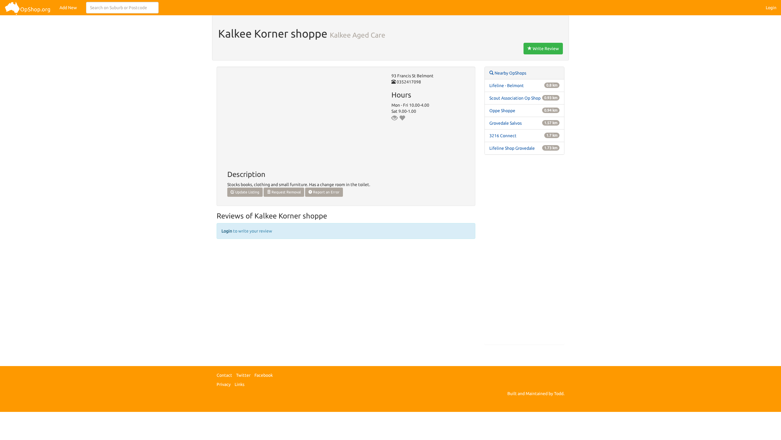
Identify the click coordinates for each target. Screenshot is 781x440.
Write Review (545, 48)
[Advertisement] (524, 252)
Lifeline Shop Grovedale (512, 148)
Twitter (243, 375)
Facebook (263, 375)
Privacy (224, 384)
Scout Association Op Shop (515, 98)
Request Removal (286, 192)
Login (771, 7)
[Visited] (394, 118)
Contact (224, 375)
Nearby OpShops (510, 73)
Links (239, 384)
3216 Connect (502, 135)
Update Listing (246, 192)
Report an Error (326, 192)
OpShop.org (35, 9)
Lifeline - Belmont (506, 85)
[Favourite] (402, 118)
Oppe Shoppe (502, 110)
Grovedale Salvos (505, 123)
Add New (68, 7)
